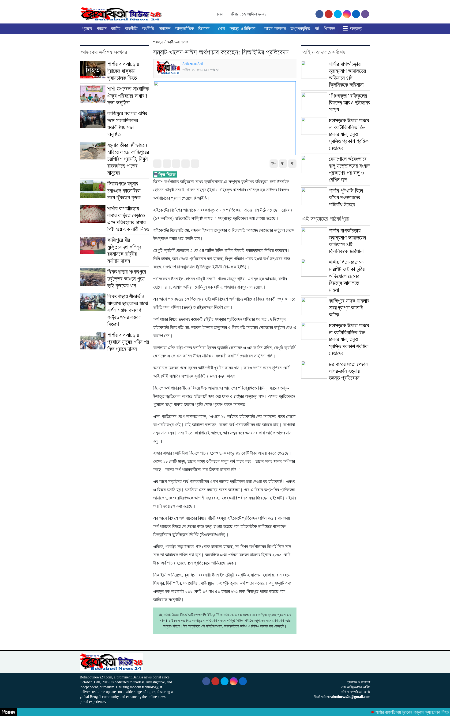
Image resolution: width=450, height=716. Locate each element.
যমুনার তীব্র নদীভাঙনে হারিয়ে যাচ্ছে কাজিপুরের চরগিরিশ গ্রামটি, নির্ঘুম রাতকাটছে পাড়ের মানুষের (128, 159)
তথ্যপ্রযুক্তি (300, 28)
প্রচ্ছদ (87, 28)
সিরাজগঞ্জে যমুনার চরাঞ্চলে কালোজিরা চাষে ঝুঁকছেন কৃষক (124, 191)
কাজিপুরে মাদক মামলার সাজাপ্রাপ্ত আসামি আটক (349, 308)
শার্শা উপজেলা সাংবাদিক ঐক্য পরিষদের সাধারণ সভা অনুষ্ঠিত (128, 96)
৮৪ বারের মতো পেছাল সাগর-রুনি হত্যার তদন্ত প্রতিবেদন (348, 371)
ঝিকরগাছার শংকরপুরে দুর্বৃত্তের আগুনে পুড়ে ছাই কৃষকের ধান (126, 279)
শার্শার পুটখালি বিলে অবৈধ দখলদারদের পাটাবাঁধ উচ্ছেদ (346, 198)
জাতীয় (115, 28)
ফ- (283, 163)
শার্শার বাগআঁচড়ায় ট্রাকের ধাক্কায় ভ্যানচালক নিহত (123, 71)
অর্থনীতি (148, 28)
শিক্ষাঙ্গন (329, 28)
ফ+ (273, 163)
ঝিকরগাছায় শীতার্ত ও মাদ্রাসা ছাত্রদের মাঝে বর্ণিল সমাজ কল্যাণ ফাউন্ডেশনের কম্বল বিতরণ (127, 310)
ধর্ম (317, 28)
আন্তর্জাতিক (184, 28)
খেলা (221, 28)
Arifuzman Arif (192, 64)
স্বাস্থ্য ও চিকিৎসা (242, 28)
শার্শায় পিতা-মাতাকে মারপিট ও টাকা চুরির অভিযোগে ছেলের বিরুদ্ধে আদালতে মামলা (347, 276)
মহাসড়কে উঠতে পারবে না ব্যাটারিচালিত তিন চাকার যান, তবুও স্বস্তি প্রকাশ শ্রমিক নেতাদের (349, 134)
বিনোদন (204, 28)
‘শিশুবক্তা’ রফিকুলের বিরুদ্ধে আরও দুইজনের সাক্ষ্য (349, 103)
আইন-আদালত (275, 28)
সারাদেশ (164, 28)
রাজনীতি (131, 28)
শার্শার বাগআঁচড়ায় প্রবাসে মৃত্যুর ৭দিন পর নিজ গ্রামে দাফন (128, 342)
